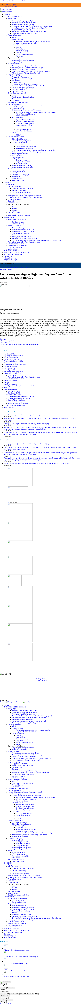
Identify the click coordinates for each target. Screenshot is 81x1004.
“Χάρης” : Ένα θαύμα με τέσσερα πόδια (16, 950)
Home (2, 267)
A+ (5, 988)
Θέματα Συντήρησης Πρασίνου (22, 141)
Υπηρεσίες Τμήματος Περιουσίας (22, 167)
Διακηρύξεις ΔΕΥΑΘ (10, 380)
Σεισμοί (18, 47)
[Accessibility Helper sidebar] (5, 982)
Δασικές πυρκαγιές (22, 51)
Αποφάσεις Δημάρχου (19, 228)
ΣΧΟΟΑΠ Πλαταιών (18, 89)
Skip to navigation (6, 1)
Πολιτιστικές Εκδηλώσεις (24, 129)
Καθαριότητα (12, 18)
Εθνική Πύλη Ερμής (18, 180)
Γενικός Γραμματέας (14, 199)
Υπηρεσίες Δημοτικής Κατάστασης (23, 60)
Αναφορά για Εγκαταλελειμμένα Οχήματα (25, 33)
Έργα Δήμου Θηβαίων (15, 247)
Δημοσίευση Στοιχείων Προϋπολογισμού (25, 238)
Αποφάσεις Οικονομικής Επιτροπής (23, 231)
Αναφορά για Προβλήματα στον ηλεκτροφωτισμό (27, 67)
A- (1, 988)
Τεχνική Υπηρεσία (13, 63)
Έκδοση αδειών (17, 80)
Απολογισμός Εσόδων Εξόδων (21, 236)
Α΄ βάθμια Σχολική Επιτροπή (25, 121)
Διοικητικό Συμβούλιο (19, 171)
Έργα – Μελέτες (13, 375)
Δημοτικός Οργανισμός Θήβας (13, 372)
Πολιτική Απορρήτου (40, 680)
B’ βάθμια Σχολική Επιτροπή (25, 123)
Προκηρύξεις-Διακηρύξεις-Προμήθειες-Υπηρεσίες (24, 242)
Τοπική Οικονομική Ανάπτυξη (17, 93)
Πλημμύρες (19, 52)
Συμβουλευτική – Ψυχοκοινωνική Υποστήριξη (26, 110)
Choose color (4, 991)
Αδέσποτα (15, 95)
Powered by (3, 702)
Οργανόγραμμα (13, 203)
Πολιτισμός (15, 127)
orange (26, 993)
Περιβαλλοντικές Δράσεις (20, 142)
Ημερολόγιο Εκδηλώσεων (24, 131)
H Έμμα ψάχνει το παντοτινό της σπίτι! (16, 970)
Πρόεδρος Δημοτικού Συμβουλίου (22, 188)
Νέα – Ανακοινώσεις (18, 173)
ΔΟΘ (13, 207)
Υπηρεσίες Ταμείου (18, 158)
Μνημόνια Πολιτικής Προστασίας (26, 43)
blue (17, 993)
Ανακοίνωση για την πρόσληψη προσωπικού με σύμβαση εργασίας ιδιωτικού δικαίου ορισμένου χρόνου (37, 463)
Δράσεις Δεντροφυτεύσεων (24, 148)
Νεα (5, 387)
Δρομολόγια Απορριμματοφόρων (22, 30)
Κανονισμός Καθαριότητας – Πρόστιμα (24, 21)
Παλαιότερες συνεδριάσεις (20, 194)
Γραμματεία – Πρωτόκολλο (20, 77)
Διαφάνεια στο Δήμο (14, 225)
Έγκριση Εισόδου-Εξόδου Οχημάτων (23, 69)
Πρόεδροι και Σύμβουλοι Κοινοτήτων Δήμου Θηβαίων (25, 197)
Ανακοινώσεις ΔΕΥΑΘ (11, 357)
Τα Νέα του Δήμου (18, 222)
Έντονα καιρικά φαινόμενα (24, 54)
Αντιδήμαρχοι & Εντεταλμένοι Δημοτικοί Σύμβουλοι (24, 196)
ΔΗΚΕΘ (14, 208)
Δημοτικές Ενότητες (14, 212)
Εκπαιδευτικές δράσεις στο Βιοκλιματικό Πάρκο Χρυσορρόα (35, 150)
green (12, 993)
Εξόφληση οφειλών (22, 160)
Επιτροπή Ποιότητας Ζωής (16, 400)
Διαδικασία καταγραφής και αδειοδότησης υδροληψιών (29, 152)
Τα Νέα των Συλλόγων (15, 393)
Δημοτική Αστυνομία (14, 104)
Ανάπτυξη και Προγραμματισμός (18, 102)
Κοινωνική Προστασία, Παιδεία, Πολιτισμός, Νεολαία (25, 106)
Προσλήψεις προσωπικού (16, 244)
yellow (31, 993)
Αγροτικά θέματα (17, 99)
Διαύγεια (14, 235)
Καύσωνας (19, 56)
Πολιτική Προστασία (14, 35)
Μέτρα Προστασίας (18, 45)
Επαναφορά (10, 988)
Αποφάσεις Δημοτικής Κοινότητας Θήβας (21, 396)
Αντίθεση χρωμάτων (6, 1000)
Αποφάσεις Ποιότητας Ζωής (21, 233)
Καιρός (14, 37)
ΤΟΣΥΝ (18, 135)
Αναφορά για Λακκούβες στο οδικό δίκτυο (25, 66)
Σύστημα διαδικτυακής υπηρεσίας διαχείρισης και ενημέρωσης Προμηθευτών (36, 240)
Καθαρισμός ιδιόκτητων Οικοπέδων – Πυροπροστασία (29, 31)
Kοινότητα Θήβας (9, 354)
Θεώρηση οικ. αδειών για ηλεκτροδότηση (25, 84)
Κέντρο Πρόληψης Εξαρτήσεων (26, 114)
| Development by (18, 702)
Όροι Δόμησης (16, 82)
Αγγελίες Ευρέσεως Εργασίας (17, 245)
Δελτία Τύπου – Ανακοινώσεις (17, 220)
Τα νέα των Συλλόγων (19, 224)
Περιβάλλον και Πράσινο (16, 137)
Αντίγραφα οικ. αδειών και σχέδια (22, 79)
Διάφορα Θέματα (17, 39)
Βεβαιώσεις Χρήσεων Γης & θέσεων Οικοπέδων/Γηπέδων (30, 86)
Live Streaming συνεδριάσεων (21, 192)
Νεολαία (14, 133)
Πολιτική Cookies (40, 679)
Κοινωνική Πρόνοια (18, 108)
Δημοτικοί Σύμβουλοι (19, 190)
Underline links (5, 996)
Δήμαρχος (11, 184)
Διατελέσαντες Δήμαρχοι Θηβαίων (19, 216)
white (7, 993)
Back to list (3, 342)
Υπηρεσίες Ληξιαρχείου (19, 62)
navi (36, 993)
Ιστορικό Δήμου (13, 214)
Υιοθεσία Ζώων (13, 249)
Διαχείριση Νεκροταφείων (20, 154)
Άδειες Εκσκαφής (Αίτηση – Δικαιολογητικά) (26, 73)
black (2, 993)
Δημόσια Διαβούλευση (11, 366)
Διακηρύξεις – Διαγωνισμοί (12, 373)
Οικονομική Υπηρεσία (15, 155)
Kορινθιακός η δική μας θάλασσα (26, 146)
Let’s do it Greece (21, 145)
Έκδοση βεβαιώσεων (22, 163)
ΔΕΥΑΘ (10, 169)
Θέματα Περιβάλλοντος (19, 139)
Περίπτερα (15, 100)
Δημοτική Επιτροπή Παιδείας (25, 120)
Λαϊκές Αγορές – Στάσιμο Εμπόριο (23, 97)
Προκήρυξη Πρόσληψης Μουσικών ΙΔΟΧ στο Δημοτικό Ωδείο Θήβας (26, 424)
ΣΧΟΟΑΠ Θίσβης (18, 91)
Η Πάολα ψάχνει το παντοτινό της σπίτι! (16, 976)
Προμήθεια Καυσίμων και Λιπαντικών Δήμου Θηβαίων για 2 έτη (24, 415)
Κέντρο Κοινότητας (22, 116)
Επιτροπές (11, 201)
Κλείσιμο (3, 984)
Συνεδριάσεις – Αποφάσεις (12, 395)
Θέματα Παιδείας (17, 117)
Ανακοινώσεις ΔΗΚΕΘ (11, 359)
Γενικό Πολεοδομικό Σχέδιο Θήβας (23, 87)
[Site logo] (6, 9)
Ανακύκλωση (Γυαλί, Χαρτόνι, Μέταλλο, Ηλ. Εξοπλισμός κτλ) (32, 26)
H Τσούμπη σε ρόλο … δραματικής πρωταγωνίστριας (21, 956)
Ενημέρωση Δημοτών (23, 162)
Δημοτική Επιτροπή (10, 368)
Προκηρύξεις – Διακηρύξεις (20, 175)
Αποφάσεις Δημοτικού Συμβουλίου (23, 229)
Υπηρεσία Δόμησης (14, 75)
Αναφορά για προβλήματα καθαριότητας (24, 22)
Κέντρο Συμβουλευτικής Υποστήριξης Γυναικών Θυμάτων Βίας (36, 112)
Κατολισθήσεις (20, 49)
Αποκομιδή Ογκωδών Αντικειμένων (23, 24)
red (21, 993)
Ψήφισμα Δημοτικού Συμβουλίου (18, 403)
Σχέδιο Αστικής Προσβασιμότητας (15, 405)
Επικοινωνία (16, 176)
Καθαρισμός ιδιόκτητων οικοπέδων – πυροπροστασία (33, 41)
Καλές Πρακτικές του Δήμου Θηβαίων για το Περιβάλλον (30, 28)
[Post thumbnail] (6, 948)
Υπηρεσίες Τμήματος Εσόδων (21, 165)
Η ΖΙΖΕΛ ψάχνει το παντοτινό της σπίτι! (16, 963)
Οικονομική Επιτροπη (15, 402)
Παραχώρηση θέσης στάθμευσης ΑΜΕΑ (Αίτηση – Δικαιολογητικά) (33, 71)
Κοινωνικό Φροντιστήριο (24, 125)
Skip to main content (18, 1)
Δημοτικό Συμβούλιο (14, 186)
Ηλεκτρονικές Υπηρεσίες (16, 178)
